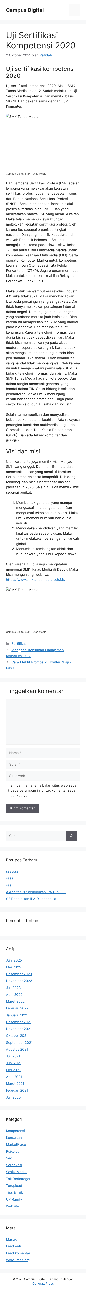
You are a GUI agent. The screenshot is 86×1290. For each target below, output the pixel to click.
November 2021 (19, 1029)
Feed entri (14, 1246)
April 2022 (14, 995)
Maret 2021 (15, 1084)
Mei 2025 (13, 967)
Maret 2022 (15, 1001)
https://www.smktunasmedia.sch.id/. (35, 580)
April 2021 (14, 1077)
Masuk (11, 1239)
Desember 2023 (19, 974)
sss (8, 885)
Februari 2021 (17, 1090)
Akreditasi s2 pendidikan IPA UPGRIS (36, 892)
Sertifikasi (19, 644)
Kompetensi (15, 1131)
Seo (9, 1158)
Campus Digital (25, 10)
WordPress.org (18, 1260)
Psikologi (13, 1151)
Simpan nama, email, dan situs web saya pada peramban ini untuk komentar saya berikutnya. (43, 790)
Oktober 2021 (17, 1036)
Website (12, 1206)
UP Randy (14, 1199)
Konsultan (14, 1138)
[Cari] (71, 836)
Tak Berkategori (18, 1179)
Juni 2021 (13, 1063)
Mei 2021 (13, 1070)
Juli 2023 (13, 988)
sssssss (12, 871)
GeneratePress (43, 1283)
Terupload (14, 1186)
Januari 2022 (16, 1015)
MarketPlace (16, 1144)
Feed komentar (18, 1253)
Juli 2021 (13, 1056)
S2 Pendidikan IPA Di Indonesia (31, 899)
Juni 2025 (14, 960)
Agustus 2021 (17, 1049)
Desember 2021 (18, 1022)
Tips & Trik (14, 1192)
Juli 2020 (13, 1097)
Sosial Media (16, 1172)
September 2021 (19, 1043)
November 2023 (19, 981)
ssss (9, 878)
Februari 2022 (17, 1008)
